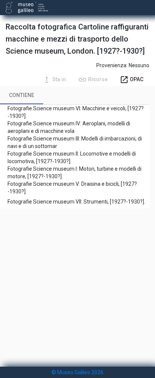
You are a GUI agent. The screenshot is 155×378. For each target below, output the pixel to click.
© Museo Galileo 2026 (77, 372)
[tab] (21, 95)
